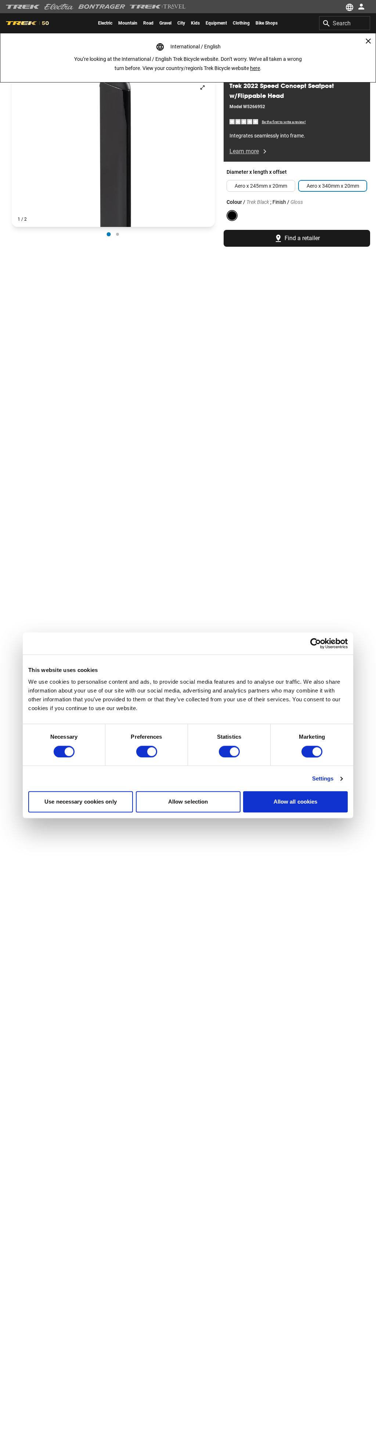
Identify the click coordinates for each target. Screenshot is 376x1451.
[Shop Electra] (59, 7)
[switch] (146, 751)
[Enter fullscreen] (202, 87)
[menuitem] (105, 23)
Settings (323, 778)
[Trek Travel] (158, 6)
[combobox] (344, 23)
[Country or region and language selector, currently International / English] (348, 6)
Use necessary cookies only (80, 802)
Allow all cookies (296, 802)
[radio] (109, 234)
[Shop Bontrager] (101, 6)
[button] (113, 151)
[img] (244, 121)
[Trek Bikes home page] (23, 7)
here (255, 68)
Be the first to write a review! (284, 122)
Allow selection (188, 802)
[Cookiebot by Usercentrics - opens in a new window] (315, 643)
